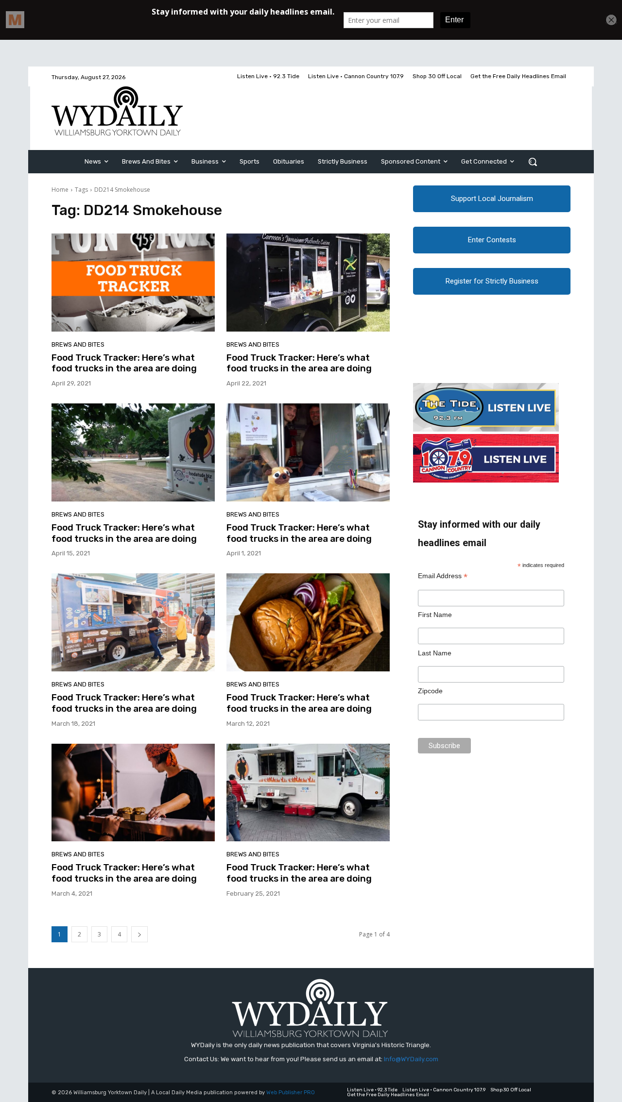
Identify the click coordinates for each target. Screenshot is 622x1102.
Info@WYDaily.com (411, 1059)
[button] (532, 161)
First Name (435, 614)
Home (60, 189)
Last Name (434, 653)
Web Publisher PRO (290, 1092)
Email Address (442, 576)
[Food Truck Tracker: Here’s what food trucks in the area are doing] (133, 283)
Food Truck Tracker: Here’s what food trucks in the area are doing (124, 363)
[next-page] (139, 934)
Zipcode (430, 691)
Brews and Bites (78, 344)
